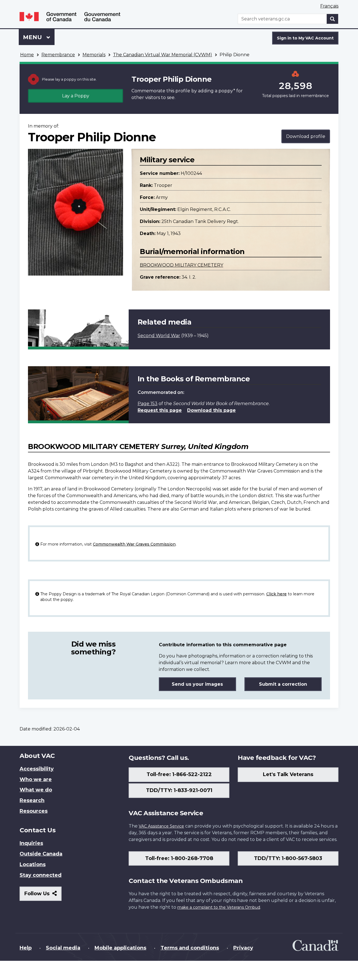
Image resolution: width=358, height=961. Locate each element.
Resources (34, 811)
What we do (36, 790)
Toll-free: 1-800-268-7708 (179, 858)
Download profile (305, 136)
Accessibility (37, 769)
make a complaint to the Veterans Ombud (218, 907)
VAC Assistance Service (161, 826)
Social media (63, 948)
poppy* (226, 90)
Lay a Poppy (75, 95)
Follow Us (43, 895)
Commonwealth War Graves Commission (134, 544)
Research (32, 800)
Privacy (243, 948)
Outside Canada (41, 854)
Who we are (36, 779)
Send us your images (197, 684)
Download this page (211, 410)
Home (27, 54)
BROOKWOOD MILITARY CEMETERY (181, 265)
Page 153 (147, 403)
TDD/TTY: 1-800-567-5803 (288, 858)
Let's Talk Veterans (288, 774)
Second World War (159, 335)
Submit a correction (283, 684)
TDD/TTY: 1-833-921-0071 (179, 790)
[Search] (332, 19)
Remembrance (58, 54)
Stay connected (41, 875)
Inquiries (31, 843)
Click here (276, 593)
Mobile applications (120, 948)
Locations (33, 864)
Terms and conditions (190, 948)
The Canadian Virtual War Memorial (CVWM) (162, 54)
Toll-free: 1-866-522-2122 (179, 774)
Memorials (94, 54)
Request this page (160, 410)
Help (26, 948)
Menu (33, 37)
